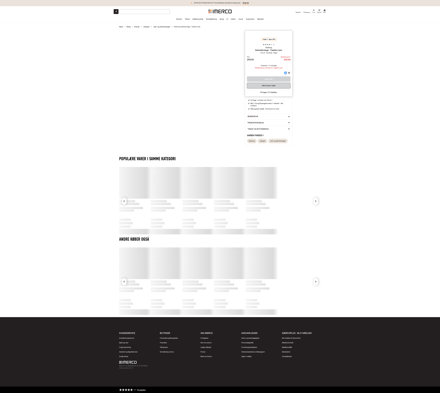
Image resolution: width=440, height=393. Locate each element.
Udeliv (233, 19)
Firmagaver (204, 338)
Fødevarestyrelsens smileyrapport (253, 352)
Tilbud (187, 19)
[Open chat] (116, 11)
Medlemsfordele (287, 343)
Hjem (121, 27)
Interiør (137, 27)
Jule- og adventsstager (161, 27)
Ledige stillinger (206, 347)
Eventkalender (287, 356)
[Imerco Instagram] (214, 363)
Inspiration (250, 19)
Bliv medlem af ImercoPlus (291, 338)
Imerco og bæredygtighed (250, 338)
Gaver (240, 19)
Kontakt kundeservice (126, 338)
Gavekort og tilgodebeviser (128, 352)
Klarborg (252, 141)
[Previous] (124, 201)
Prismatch (163, 343)
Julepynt (146, 27)
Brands (179, 19)
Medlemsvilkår (287, 347)
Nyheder (260, 19)
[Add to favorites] (289, 72)
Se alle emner (123, 356)
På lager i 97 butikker (268, 92)
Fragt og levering (125, 347)
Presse (203, 352)
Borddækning (211, 19)
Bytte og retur (123, 343)
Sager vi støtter (246, 356)
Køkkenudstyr (197, 19)
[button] (268, 47)
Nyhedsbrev (286, 352)
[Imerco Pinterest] (225, 363)
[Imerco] (220, 11)
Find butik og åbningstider (169, 338)
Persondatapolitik (247, 343)
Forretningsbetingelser (249, 347)
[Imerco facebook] (209, 363)
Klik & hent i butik (268, 86)
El (227, 19)
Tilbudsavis (164, 347)
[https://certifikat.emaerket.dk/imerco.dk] (319, 390)
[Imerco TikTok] (220, 363)
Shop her (246, 3)
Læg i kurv (269, 79)
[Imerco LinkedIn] (231, 363)
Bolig (222, 19)
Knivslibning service (167, 352)
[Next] (316, 201)
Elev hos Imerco (206, 343)
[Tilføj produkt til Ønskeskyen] (285, 73)
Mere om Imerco (206, 356)
